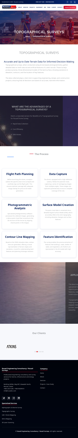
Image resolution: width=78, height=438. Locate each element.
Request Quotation (70, 7)
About (20, 7)
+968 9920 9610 (49, 2)
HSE (45, 7)
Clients (54, 7)
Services (25, 7)
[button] (35, 351)
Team (48, 7)
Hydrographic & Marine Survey (12, 407)
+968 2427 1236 (39, 2)
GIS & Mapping (7, 418)
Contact (59, 7)
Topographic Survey (8, 411)
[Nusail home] (9, 7)
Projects (32, 7)
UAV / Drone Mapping (9, 415)
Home (15, 7)
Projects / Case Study (47, 384)
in (71, 2)
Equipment (39, 7)
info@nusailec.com (10, 391)
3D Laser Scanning (8, 422)
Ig (74, 2)
